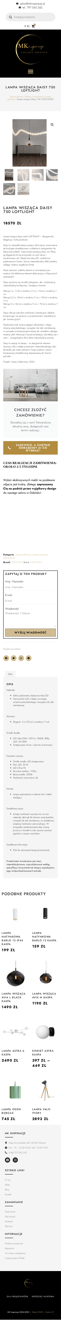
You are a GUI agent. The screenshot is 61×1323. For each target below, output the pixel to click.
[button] (52, 125)
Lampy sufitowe (22, 554)
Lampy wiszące (39, 554)
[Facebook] (7, 1160)
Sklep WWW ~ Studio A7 (43, 1312)
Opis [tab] (10, 674)
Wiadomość (12, 609)
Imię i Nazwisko (14, 581)
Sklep (27, 96)
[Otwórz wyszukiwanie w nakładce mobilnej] (30, 17)
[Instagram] (15, 1160)
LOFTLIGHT (17, 562)
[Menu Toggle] (31, 71)
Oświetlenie (37, 96)
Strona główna (16, 96)
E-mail (8, 595)
